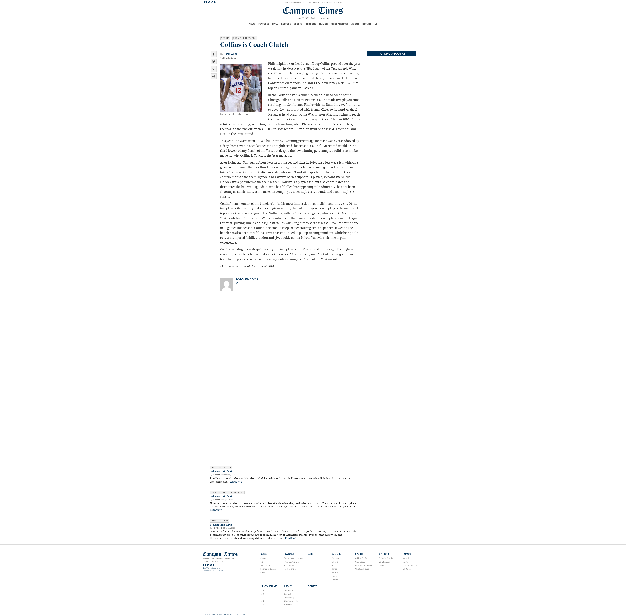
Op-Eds (382, 565)
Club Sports (360, 562)
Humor (323, 24)
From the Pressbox (244, 38)
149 (262, 591)
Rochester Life (290, 569)
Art (332, 565)
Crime (262, 572)
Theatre (334, 579)
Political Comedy (410, 565)
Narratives (407, 558)
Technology (289, 565)
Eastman (335, 558)
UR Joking (407, 569)
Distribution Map (291, 601)
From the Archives (291, 562)
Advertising (289, 598)
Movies (334, 572)
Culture (286, 24)
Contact (287, 594)
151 (262, 598)
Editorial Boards (386, 558)
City (262, 562)
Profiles (287, 572)
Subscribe (288, 605)
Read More (236, 482)
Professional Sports (363, 565)
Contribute (288, 591)
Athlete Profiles (361, 558)
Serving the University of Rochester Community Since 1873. (313, 2)
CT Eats (334, 562)
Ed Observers (384, 562)
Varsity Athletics (362, 569)
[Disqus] (285, 335)
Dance (334, 569)
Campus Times (313, 10)
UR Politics (265, 565)
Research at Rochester (293, 558)
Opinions (310, 24)
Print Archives (339, 24)
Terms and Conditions (234, 614)
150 (262, 594)
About (355, 24)
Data (275, 24)
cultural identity (221, 467)
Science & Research (268, 569)
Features (263, 24)
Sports (298, 24)
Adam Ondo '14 (247, 279)
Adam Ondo (231, 54)
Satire (405, 562)
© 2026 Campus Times (212, 614)
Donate (366, 24)
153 (262, 605)
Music (334, 576)
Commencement (219, 521)
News (252, 24)
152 (262, 601)
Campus (263, 558)
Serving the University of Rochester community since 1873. (220, 560)
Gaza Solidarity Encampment (227, 492)
